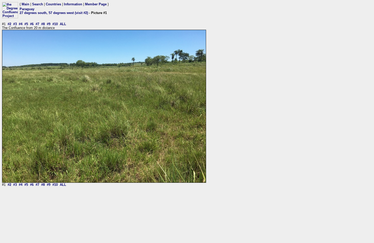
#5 (26, 24)
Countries (53, 4)
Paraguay (27, 9)
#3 (15, 24)
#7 (37, 24)
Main (25, 4)
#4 (20, 24)
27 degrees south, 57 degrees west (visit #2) (54, 13)
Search (37, 4)
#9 (48, 24)
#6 (32, 24)
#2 (9, 24)
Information (73, 4)
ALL (63, 24)
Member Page (96, 4)
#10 (55, 24)
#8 (43, 24)
